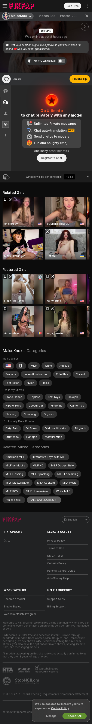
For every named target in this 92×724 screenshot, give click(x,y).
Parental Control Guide (61, 570)
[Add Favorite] (6, 79)
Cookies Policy (56, 563)
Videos (47, 16)
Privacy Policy (56, 540)
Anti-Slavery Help (58, 578)
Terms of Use (55, 548)
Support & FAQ (56, 599)
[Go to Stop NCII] (27, 681)
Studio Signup (12, 606)
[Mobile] (21, 365)
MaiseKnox (12, 350)
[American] (8, 365)
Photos (68, 16)
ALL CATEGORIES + (44, 499)
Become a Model (14, 599)
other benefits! (59, 151)
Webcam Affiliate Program (20, 614)
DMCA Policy (55, 555)
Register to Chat (51, 157)
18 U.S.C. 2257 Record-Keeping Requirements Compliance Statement (45, 694)
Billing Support (56, 606)
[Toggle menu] (4, 6)
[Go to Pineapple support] (7, 681)
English (72, 519)
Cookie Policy (60, 708)
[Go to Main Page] (27, 5)
